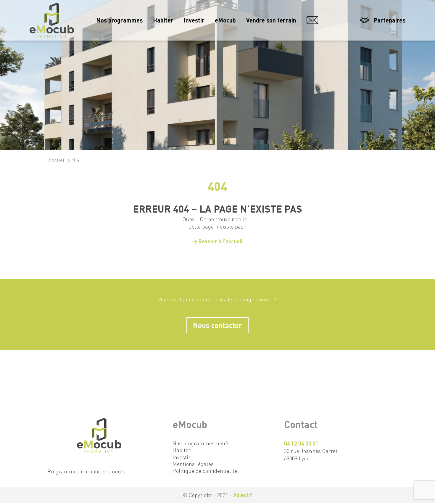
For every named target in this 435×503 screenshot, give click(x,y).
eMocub (225, 20)
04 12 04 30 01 (301, 443)
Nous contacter (327, 20)
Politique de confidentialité (205, 470)
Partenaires (389, 20)
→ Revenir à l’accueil (217, 241)
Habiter (163, 20)
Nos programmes (119, 20)
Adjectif (242, 494)
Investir (194, 20)
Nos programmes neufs (201, 443)
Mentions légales (193, 463)
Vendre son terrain (271, 20)
